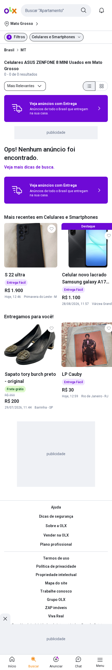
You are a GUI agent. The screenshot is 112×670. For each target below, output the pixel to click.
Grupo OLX (56, 600)
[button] (56, 10)
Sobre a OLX (56, 526)
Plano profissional (56, 544)
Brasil (9, 50)
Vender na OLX (56, 535)
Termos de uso (56, 558)
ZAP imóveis (56, 608)
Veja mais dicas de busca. (29, 167)
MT (23, 50)
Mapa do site (56, 583)
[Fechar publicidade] (5, 618)
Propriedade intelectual (56, 575)
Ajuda (56, 507)
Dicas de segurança (56, 516)
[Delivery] (16, 108)
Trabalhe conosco (56, 591)
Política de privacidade (56, 566)
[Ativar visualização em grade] (101, 86)
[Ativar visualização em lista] (89, 86)
